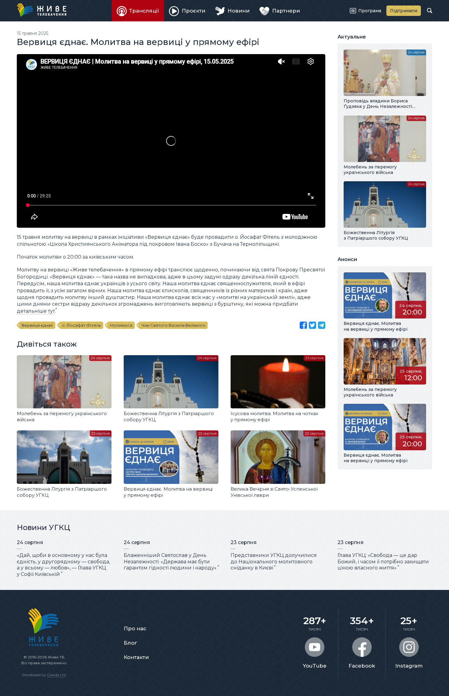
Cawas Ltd (56, 674)
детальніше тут (36, 311)
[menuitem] (138, 10)
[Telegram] (321, 325)
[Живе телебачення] (41, 10)
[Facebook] (303, 325)
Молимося (121, 325)
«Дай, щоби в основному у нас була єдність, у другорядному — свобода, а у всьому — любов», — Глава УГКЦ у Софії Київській (63, 564)
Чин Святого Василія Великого (173, 325)
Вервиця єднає (37, 325)
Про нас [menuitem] (135, 628)
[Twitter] (312, 325)
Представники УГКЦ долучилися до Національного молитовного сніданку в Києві (274, 561)
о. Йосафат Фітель (81, 325)
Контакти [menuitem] (136, 657)
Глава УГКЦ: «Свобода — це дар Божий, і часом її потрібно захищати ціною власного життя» (383, 561)
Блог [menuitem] (130, 643)
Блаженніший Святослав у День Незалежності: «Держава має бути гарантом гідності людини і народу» (170, 561)
